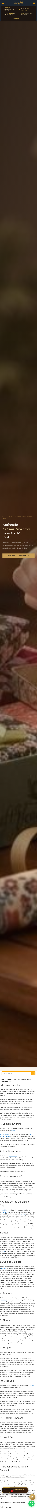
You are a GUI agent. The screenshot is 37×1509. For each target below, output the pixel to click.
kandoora (4, 1300)
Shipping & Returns (16, 1068)
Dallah (4, 1210)
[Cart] (34, 3)
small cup (23, 1214)
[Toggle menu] (3, 3)
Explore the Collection (18, 555)
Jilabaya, (32, 1385)
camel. (13, 1130)
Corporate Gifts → (18, 561)
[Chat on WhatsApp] (31, 1504)
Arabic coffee (13, 1156)
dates (3, 1251)
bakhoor (3, 1268)
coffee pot (5, 1212)
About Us (5, 1068)
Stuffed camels (4, 1134)
